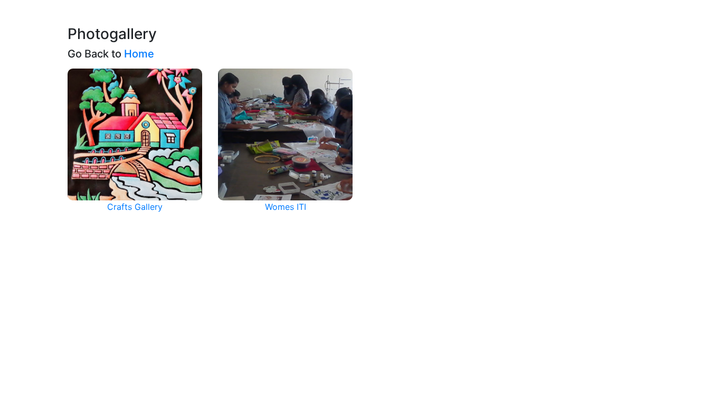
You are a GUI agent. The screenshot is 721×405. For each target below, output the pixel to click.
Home (139, 53)
